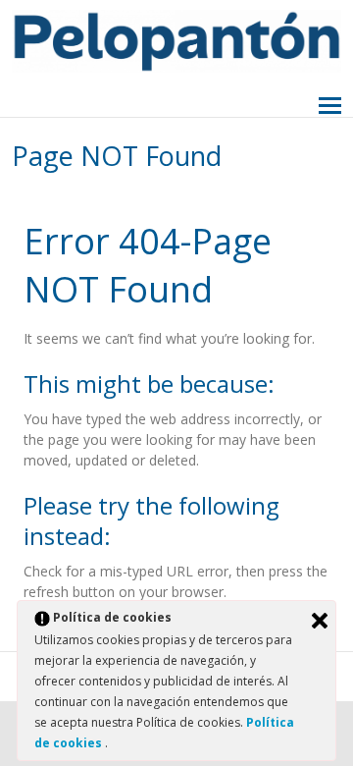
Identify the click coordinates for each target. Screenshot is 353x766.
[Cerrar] (320, 621)
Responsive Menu (330, 106)
